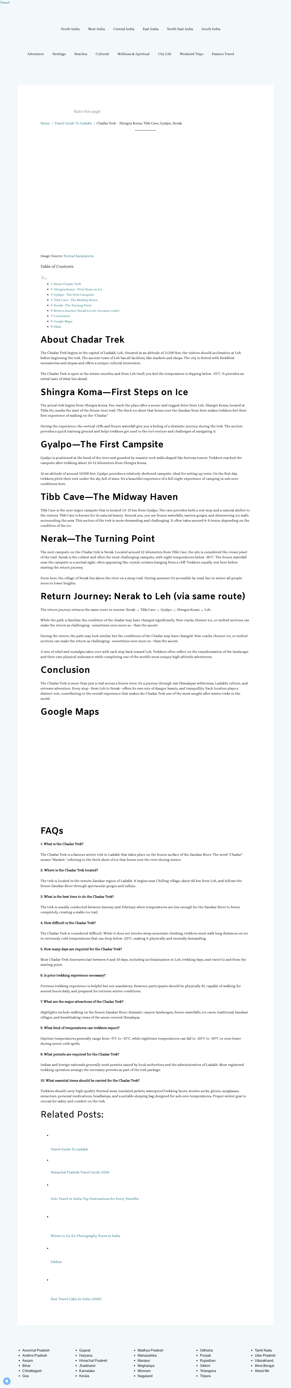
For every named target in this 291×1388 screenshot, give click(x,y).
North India (70, 29)
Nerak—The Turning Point (72, 305)
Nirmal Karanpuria (79, 256)
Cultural (102, 54)
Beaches (80, 54)
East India (150, 29)
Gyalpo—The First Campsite (74, 295)
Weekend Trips (191, 54)
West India (96, 29)
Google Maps (63, 321)
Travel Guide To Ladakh (73, 123)
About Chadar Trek (67, 284)
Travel (5, 2)
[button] (71, 29)
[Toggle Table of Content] (43, 279)
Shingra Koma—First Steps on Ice (78, 289)
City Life (164, 54)
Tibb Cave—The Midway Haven (76, 300)
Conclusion (61, 316)
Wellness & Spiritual (133, 54)
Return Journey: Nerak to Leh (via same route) (87, 311)
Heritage (59, 54)
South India (211, 29)
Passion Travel (223, 54)
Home (45, 123)
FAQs (57, 327)
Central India (123, 29)
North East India (180, 29)
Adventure (35, 54)
